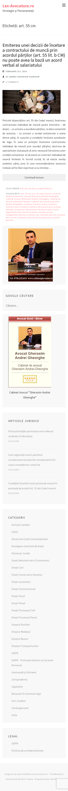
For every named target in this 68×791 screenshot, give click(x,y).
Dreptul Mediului (21, 631)
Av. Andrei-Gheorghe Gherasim (22, 76)
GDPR (15, 653)
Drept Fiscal (18, 596)
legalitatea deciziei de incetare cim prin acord (29, 212)
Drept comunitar (21, 581)
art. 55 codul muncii (42, 193)
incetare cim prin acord (35, 204)
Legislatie (17, 686)
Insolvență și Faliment (24, 672)
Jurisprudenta (19, 679)
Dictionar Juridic (21, 553)
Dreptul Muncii (45, 188)
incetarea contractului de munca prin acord (36, 209)
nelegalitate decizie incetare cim (22, 215)
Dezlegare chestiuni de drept (28, 546)
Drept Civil (17, 567)
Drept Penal (18, 603)
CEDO (15, 532)
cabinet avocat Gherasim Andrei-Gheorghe (27, 199)
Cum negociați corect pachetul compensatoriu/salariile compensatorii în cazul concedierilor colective (31, 459)
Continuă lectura (34, 177)
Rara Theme (27, 779)
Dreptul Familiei (21, 624)
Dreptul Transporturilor (25, 646)
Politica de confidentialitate (28, 750)
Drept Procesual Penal (24, 617)
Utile (14, 715)
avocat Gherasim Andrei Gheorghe (41, 196)
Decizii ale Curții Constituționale (30, 539)
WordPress (55, 779)
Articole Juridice (28, 188)
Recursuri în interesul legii (26, 693)
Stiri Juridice (19, 700)
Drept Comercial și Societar (27, 574)
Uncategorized (20, 708)
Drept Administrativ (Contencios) (30, 560)
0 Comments (12, 82)
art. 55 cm (26, 193)
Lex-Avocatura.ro (18, 5)
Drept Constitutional (23, 589)
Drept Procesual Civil (23, 610)
